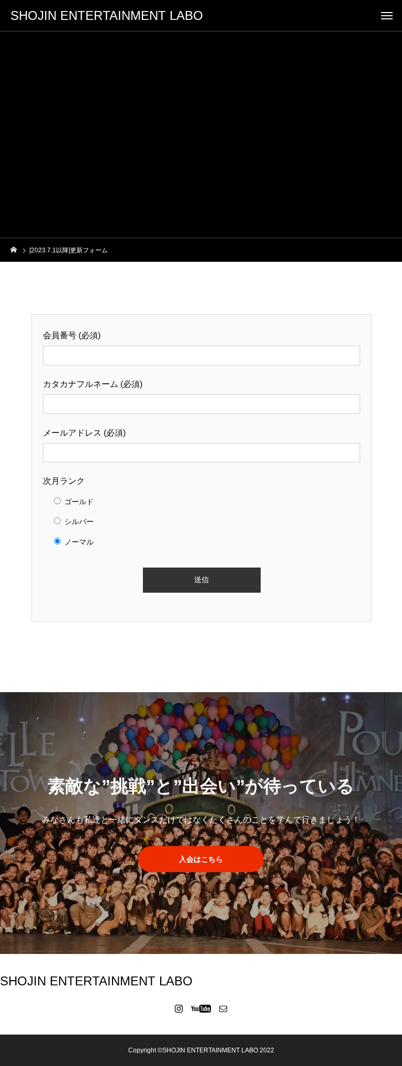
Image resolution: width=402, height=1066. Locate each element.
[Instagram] (179, 1008)
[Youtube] (201, 1008)
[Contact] (223, 1008)
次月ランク (64, 480)
